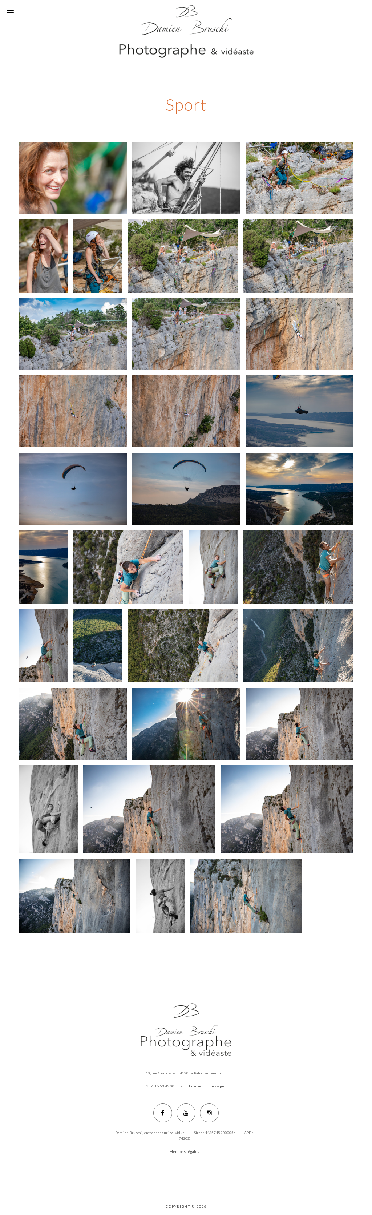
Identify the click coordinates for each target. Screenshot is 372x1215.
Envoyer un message (206, 1086)
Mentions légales (184, 1151)
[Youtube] (186, 1113)
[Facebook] (163, 1113)
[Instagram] (209, 1113)
